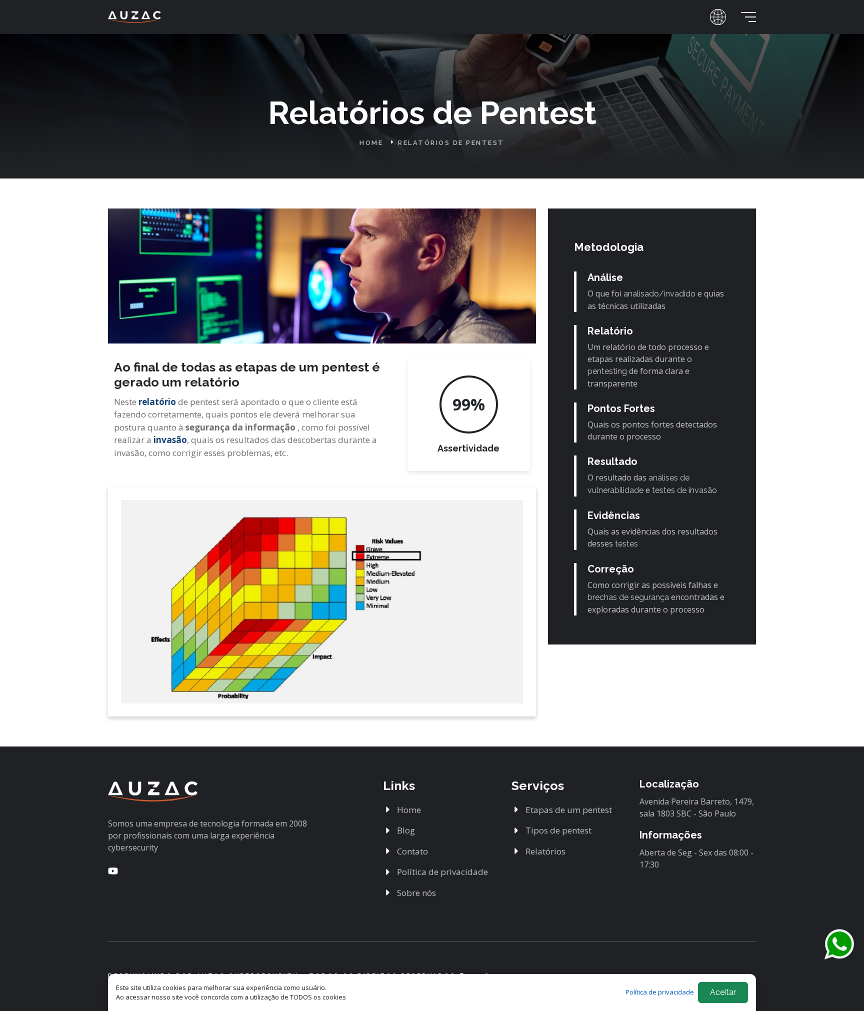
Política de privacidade (442, 872)
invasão (170, 440)
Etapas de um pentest (569, 810)
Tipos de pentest (559, 830)
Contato (412, 851)
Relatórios (546, 851)
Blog (406, 830)
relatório (158, 402)
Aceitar (723, 992)
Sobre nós (416, 892)
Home (373, 142)
